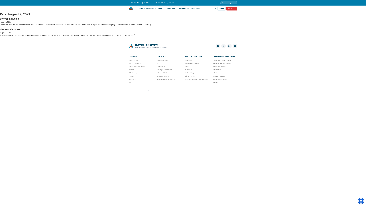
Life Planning (183, 9)
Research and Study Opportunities (196, 79)
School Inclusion (9, 18)
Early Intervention (162, 60)
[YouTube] (235, 46)
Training (215, 82)
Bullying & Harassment (164, 70)
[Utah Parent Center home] (131, 8)
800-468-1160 (135, 2)
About (140, 9)
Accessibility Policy (231, 90)
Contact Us (132, 79)
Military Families (190, 76)
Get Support (232, 8)
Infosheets (216, 73)
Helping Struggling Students (166, 79)
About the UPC (133, 60)
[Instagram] (229, 46)
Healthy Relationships (192, 63)
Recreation (188, 70)
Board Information (135, 63)
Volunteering (133, 73)
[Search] (210, 8)
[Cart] (215, 8)
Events (187, 67)
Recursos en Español (220, 79)
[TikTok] (223, 46)
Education (150, 9)
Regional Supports (191, 73)
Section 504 (161, 67)
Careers (131, 70)
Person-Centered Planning (222, 60)
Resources (195, 9)
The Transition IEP (10, 29)
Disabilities (188, 60)
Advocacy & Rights (163, 76)
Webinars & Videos (219, 76)
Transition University (219, 67)
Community (170, 9)
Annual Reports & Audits (137, 67)
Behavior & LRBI (162, 73)
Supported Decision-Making (222, 63)
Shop (130, 82)
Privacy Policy (220, 90)
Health (159, 9)
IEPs (158, 63)
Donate (221, 8)
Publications (217, 70)
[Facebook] (218, 46)
